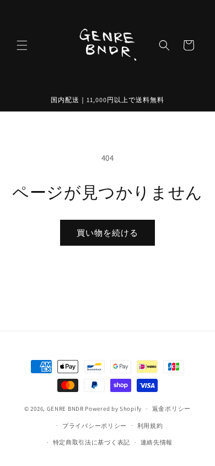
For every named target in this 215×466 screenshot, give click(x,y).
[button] (22, 45)
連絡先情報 (157, 442)
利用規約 (150, 426)
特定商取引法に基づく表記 (91, 442)
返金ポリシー (171, 408)
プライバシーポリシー (94, 426)
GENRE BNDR (65, 408)
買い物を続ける (107, 232)
